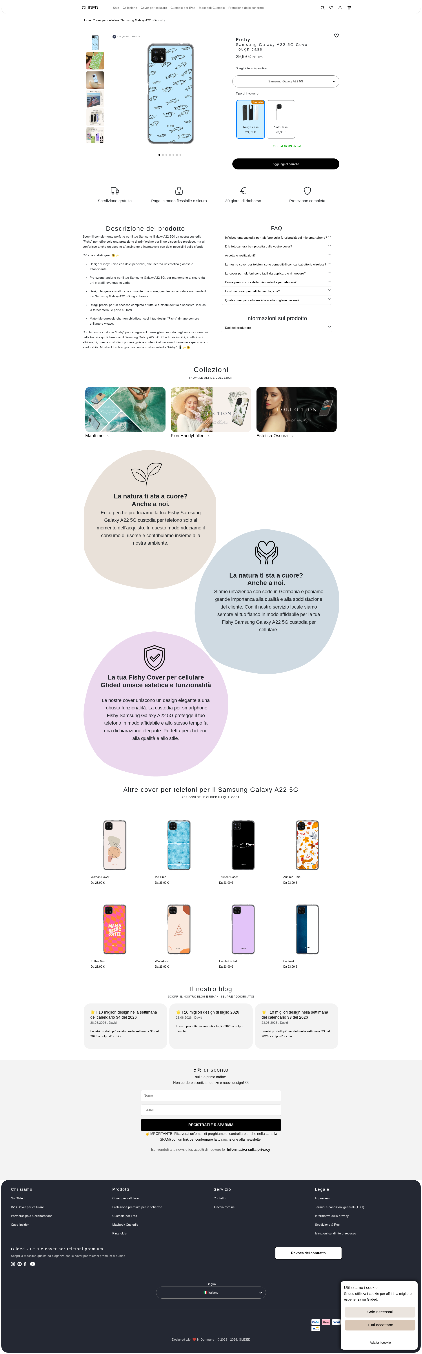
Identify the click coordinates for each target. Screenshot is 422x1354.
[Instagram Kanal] (13, 1264)
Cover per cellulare (154, 7)
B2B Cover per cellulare (27, 1207)
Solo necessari (380, 1312)
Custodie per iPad (183, 7)
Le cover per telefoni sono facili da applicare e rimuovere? (265, 273)
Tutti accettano (380, 1325)
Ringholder (119, 1233)
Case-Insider (20, 1224)
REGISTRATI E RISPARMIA (211, 1125)
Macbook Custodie (212, 7)
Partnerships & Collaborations (31, 1216)
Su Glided (18, 1198)
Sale (116, 7)
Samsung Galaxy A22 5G (138, 20)
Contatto (220, 1198)
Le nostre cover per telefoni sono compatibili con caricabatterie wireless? (275, 264)
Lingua (211, 1284)
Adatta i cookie (380, 1342)
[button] (159, 155)
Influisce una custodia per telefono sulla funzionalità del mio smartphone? (276, 237)
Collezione (130, 7)
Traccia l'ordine (224, 1207)
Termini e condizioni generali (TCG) (339, 1207)
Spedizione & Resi (327, 1224)
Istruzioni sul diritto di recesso (335, 1233)
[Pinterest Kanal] (20, 1264)
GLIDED (90, 7)
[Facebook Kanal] (26, 1264)
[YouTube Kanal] (33, 1264)
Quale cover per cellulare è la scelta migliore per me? (262, 300)
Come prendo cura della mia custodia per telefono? (260, 282)
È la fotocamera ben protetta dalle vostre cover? (258, 246)
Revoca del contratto (308, 1253)
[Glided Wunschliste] (322, 9)
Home (87, 20)
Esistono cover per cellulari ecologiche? (252, 291)
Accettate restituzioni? (240, 255)
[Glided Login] (340, 9)
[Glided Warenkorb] (349, 9)
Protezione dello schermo (246, 7)
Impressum (323, 1198)
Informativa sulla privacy (248, 1149)
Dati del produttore (238, 327)
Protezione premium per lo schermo (137, 1207)
